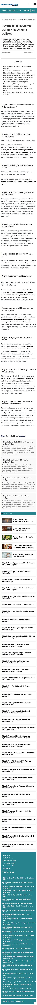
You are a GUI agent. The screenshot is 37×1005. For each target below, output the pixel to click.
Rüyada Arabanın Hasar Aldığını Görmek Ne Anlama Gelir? (17, 900)
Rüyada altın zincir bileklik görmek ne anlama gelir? (19, 370)
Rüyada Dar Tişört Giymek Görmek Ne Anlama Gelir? (18, 906)
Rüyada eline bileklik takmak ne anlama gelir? (17, 71)
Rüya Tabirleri (13, 20)
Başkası (12, 10)
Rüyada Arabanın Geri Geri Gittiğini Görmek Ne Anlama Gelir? (18, 944)
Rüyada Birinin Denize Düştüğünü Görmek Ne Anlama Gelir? (17, 940)
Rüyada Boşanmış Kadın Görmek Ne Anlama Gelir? (19, 982)
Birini (19, 10)
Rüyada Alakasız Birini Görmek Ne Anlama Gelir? (18, 903)
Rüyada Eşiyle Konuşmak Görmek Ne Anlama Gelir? (17, 919)
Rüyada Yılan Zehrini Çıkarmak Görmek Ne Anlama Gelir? (19, 911)
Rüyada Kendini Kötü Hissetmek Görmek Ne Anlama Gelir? (17, 915)
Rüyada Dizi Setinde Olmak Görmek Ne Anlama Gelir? (18, 883)
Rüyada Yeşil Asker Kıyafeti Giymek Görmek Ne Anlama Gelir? (18, 891)
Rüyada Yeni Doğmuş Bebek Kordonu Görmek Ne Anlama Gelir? (18, 887)
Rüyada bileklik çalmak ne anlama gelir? (16, 79)
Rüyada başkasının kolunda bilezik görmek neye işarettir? (17, 402)
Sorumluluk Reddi (8, 866)
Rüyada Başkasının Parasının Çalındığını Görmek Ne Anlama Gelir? (19, 961)
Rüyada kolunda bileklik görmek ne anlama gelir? (18, 75)
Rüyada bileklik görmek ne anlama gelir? (16, 73)
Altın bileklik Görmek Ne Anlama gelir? (15, 82)
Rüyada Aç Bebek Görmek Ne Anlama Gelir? (17, 989)
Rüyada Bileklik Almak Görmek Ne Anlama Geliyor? (15, 461)
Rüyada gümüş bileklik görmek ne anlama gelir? (18, 84)
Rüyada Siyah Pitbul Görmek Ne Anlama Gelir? (18, 995)
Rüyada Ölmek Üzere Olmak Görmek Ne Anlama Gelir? (18, 878)
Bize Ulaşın (6, 868)
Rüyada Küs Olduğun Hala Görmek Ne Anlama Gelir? (17, 978)
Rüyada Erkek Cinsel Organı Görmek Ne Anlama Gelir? (18, 974)
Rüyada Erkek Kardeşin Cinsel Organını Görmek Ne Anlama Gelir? (19, 923)
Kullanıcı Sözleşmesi (9, 860)
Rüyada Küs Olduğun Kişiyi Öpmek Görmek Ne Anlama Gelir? (17, 928)
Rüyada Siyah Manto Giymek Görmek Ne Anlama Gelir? (18, 992)
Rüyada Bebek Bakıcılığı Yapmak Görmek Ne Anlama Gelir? (17, 985)
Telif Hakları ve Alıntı (9, 863)
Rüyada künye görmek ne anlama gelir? (16, 86)
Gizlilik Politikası (8, 858)
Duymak (27, 10)
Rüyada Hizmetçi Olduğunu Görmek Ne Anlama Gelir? (18, 966)
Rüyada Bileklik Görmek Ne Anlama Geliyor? (16, 497)
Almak (4, 10)
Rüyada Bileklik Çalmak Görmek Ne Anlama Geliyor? (17, 29)
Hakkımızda (6, 855)
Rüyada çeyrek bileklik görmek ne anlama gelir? (18, 77)
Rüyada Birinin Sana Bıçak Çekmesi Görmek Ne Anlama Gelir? (18, 953)
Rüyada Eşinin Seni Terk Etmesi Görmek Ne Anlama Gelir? (17, 949)
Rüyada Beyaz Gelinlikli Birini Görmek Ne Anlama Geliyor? (18, 443)
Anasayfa (5, 20)
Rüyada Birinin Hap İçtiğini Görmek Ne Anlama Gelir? (17, 895)
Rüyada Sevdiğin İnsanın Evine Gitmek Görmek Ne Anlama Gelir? (19, 936)
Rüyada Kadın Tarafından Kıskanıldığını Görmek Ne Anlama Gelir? (18, 957)
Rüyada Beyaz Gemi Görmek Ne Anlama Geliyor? (17, 479)
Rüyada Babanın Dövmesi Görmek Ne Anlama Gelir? (17, 970)
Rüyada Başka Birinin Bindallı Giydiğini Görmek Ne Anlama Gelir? (19, 932)
